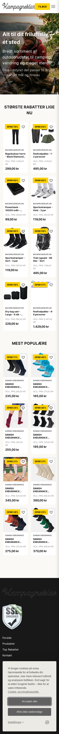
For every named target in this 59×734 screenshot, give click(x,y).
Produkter (8, 643)
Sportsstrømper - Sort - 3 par (15, 259)
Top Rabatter (10, 649)
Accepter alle (29, 701)
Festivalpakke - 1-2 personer (43, 155)
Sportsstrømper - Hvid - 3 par (43, 208)
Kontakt (7, 655)
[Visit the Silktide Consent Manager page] (47, 722)
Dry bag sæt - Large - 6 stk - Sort (13, 314)
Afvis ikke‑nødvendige (29, 711)
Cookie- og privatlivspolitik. (23, 692)
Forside (6, 637)
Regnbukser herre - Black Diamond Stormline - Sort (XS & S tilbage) (15, 158)
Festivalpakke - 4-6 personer (43, 313)
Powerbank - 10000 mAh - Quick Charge (13, 210)
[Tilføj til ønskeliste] (23, 127)
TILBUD (42, 6)
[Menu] (53, 6)
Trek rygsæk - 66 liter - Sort (42, 259)
